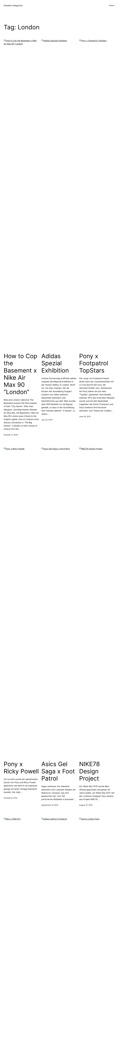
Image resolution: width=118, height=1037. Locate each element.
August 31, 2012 (86, 805)
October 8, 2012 (10, 798)
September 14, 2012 (49, 805)
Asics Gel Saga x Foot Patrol (58, 771)
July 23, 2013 (47, 420)
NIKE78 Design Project (89, 771)
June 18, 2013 (85, 416)
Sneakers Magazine (13, 5)
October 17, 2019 (11, 435)
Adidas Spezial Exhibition (55, 363)
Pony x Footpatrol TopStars (93, 363)
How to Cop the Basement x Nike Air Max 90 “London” (20, 374)
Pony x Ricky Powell (21, 767)
